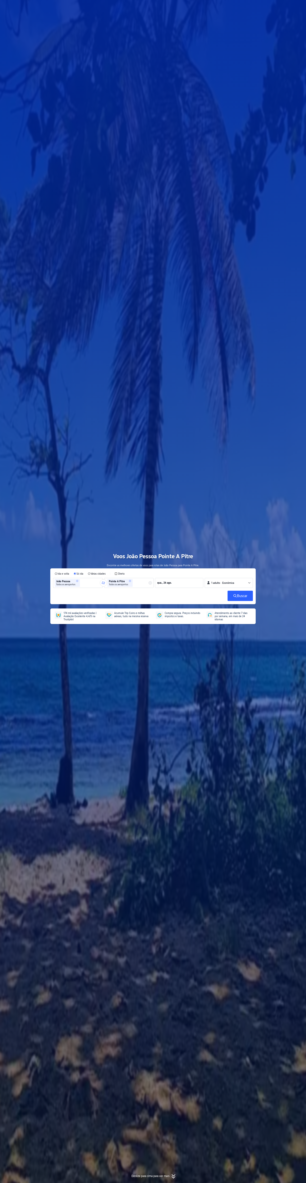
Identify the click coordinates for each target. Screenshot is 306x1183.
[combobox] (82, 583)
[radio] (62, 574)
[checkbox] (119, 574)
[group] (78, 583)
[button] (272, 6)
